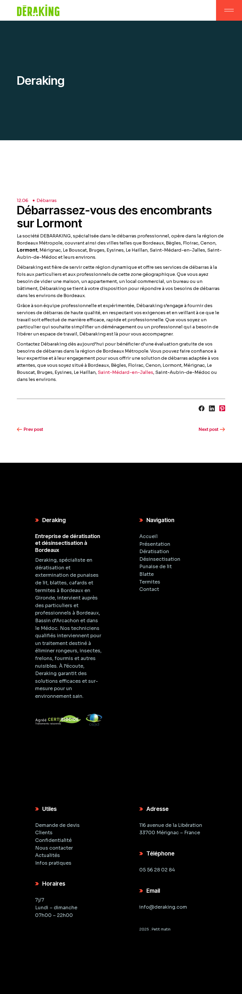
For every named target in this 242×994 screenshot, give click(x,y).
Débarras (47, 200)
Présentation (154, 544)
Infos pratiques (53, 863)
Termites (149, 582)
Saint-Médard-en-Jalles (125, 372)
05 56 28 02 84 (157, 870)
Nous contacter (54, 848)
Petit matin (161, 929)
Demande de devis (57, 825)
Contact (149, 589)
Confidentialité (53, 840)
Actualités (47, 855)
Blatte (146, 574)
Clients (44, 833)
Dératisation (154, 551)
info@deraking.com (163, 907)
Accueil (148, 536)
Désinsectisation (159, 559)
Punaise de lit (155, 566)
